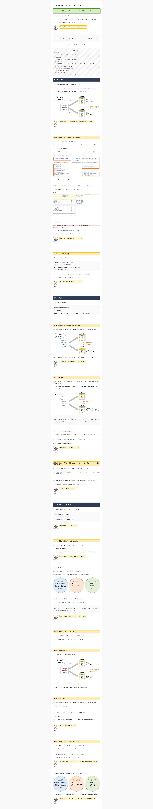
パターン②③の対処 (61, 72)
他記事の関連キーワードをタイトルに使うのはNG (67, 54)
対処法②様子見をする (61, 61)
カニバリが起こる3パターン (61, 65)
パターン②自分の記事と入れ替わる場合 (65, 68)
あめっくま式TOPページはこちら (76, 44)
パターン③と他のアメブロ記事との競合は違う (66, 74)
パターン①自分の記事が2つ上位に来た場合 (66, 66)
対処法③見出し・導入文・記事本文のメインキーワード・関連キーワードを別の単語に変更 (75, 63)
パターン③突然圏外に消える (63, 70)
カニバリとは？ (58, 52)
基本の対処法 (58, 57)
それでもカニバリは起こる (62, 55)
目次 (74, 50)
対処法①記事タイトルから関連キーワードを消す (67, 59)
